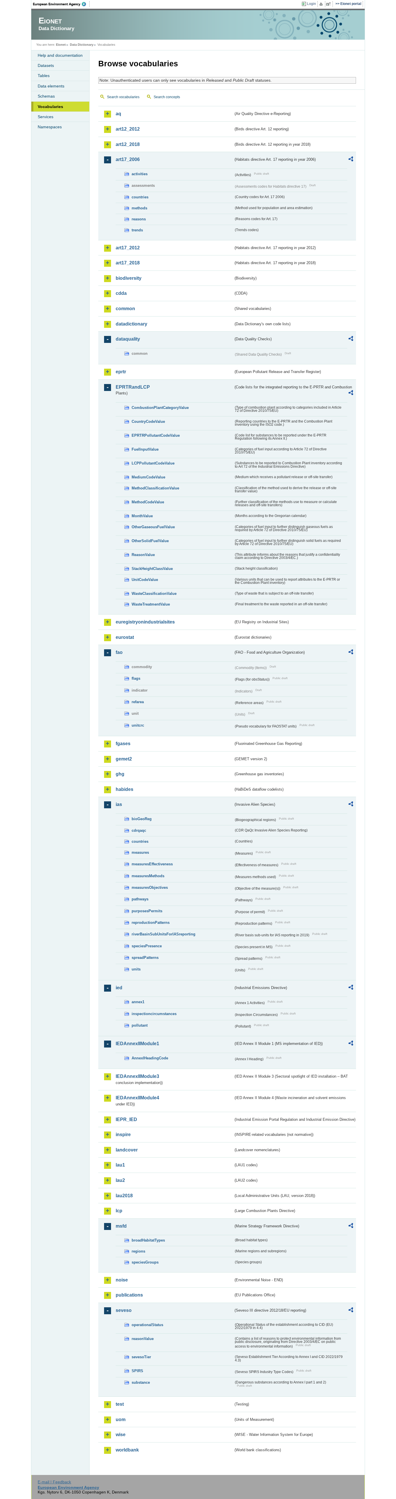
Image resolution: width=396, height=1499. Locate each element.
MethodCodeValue (148, 502)
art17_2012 (128, 247)
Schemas (46, 96)
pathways (140, 899)
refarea (138, 702)
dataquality (128, 339)
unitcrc (138, 725)
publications (129, 1295)
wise (121, 1434)
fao (119, 652)
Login (311, 4)
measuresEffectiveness (152, 864)
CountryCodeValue (148, 421)
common (125, 308)
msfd (121, 1226)
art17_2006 (128, 159)
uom (121, 1419)
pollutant (140, 1025)
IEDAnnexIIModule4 (137, 1097)
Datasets (46, 65)
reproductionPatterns (151, 922)
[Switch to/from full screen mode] (329, 4)
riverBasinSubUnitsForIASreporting (163, 934)
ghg (120, 774)
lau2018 (124, 1195)
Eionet (61, 44)
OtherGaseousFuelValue (153, 527)
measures (140, 852)
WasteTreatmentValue (151, 604)
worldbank (127, 1449)
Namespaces (50, 127)
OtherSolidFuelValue (150, 541)
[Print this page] (322, 4)
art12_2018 (128, 144)
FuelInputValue (145, 449)
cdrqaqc (139, 830)
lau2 (120, 1180)
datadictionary (131, 323)
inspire (123, 1134)
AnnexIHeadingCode (150, 1058)
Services (45, 116)
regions (138, 1251)
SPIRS (137, 1371)
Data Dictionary (81, 44)
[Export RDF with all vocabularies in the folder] (350, 159)
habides (124, 789)
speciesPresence (147, 946)
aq (118, 113)
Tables (44, 75)
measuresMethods (148, 876)
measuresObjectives (150, 887)
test (120, 1404)
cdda (121, 293)
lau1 (120, 1164)
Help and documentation (60, 55)
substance (141, 1382)
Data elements (51, 86)
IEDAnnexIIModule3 (137, 1076)
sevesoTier (141, 1357)
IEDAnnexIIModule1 (137, 1043)
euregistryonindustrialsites (145, 621)
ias (119, 804)
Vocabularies (50, 106)
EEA (61, 4)
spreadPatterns (145, 957)
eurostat (125, 637)
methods (139, 208)
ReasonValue (143, 555)
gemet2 (124, 758)
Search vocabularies (123, 97)
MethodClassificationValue (155, 488)
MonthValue (142, 516)
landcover (127, 1149)
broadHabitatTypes (148, 1240)
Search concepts (167, 97)
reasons (139, 219)
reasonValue (143, 1339)
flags (136, 678)
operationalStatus (147, 1325)
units (136, 969)
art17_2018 (128, 262)
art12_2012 (128, 129)
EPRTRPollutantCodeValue (156, 435)
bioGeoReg (142, 819)
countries (140, 197)
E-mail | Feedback (54, 1482)
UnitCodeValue (145, 579)
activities (140, 174)
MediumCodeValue (148, 477)
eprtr (121, 371)
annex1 (138, 1002)
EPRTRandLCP (133, 387)
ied (119, 987)
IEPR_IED (126, 1119)
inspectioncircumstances (154, 1014)
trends (137, 230)
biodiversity (128, 278)
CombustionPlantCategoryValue (160, 407)
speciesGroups (145, 1262)
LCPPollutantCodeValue (153, 463)
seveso (124, 1310)
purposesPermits (147, 911)
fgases (123, 743)
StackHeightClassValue (152, 568)
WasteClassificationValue (154, 593)
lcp (119, 1210)
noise (122, 1279)
